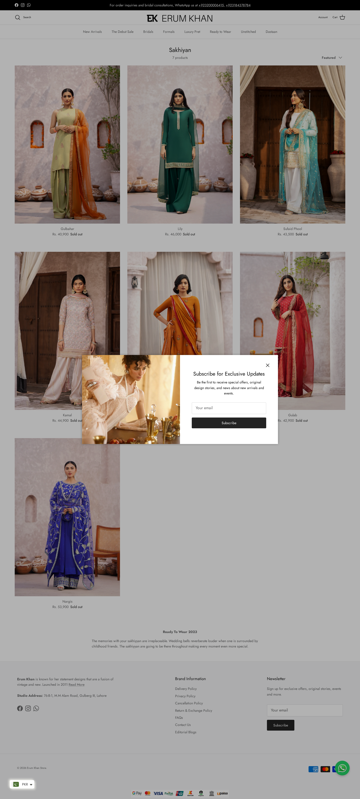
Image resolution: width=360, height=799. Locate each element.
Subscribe (229, 422)
